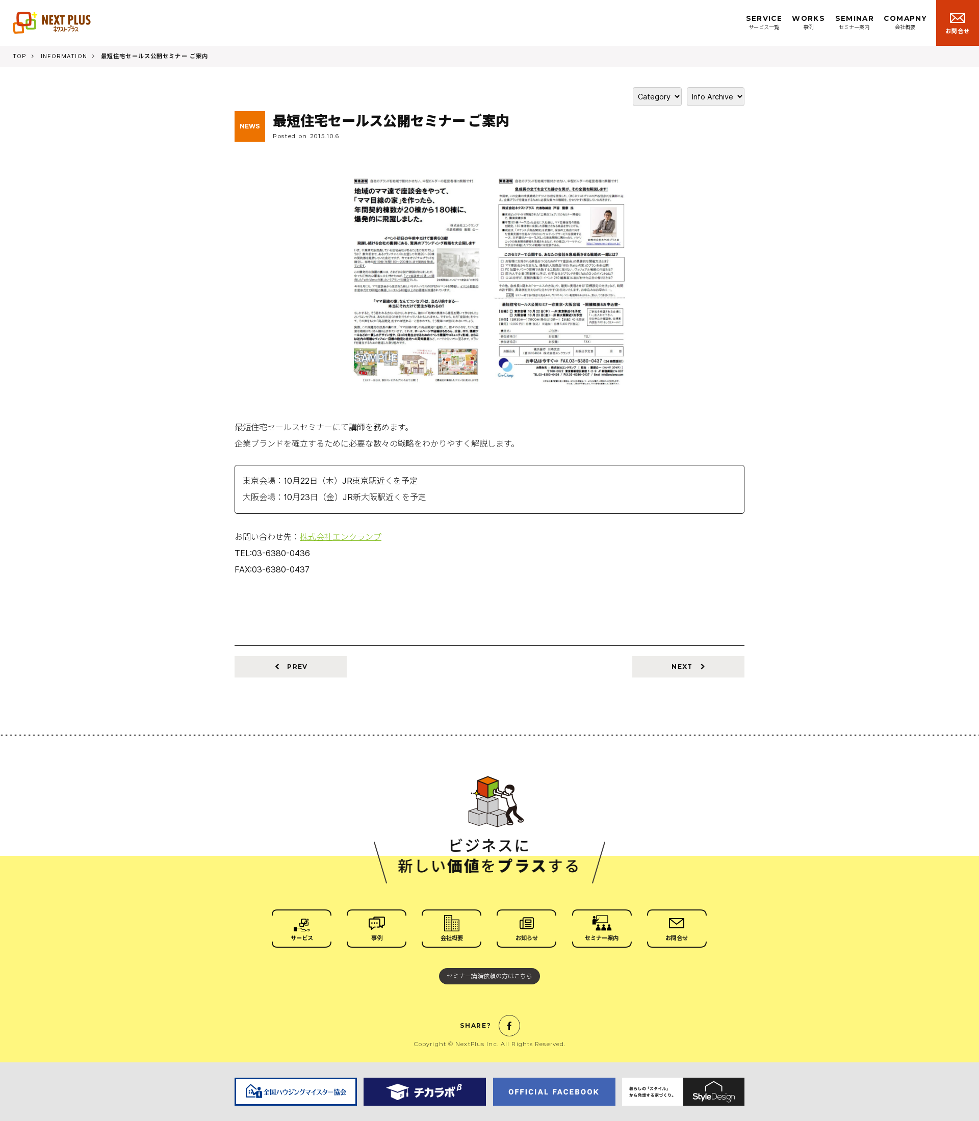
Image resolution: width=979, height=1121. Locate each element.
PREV (296, 666)
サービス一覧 (764, 22)
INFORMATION (64, 56)
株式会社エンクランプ (340, 537)
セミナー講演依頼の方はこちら (489, 976)
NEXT (683, 666)
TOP (20, 56)
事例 (808, 22)
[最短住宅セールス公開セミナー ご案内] (489, 383)
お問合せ (957, 31)
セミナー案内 (854, 22)
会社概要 (905, 22)
